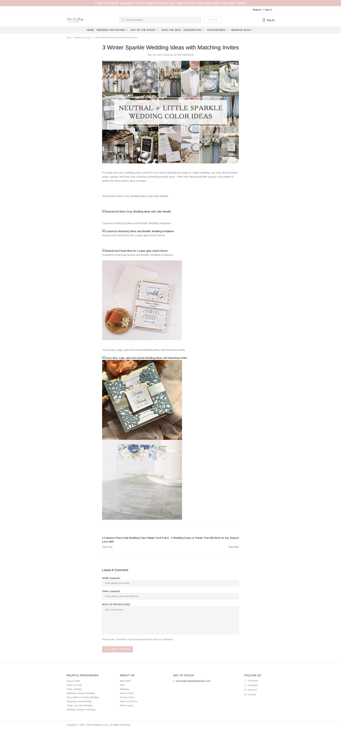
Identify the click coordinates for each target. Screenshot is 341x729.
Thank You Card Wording (79, 705)
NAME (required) (110, 578)
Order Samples (74, 689)
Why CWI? (125, 681)
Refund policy (127, 705)
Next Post (234, 546)
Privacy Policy (127, 697)
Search (213, 19)
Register (257, 9)
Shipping (124, 689)
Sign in (268, 9)
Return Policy (127, 693)
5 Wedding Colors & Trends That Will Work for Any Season (205, 537)
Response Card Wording (79, 701)
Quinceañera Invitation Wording (83, 697)
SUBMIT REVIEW (120, 649)
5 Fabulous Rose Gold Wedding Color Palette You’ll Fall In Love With (135, 539)
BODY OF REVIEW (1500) (116, 604)
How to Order (73, 681)
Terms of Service (128, 701)
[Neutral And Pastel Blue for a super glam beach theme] (135, 250)
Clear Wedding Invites (75, 19)
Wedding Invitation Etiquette (81, 709)
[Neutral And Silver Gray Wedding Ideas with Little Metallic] (136, 211)
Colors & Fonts (74, 685)
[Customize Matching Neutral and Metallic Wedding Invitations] (142, 300)
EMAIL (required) (111, 591)
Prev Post (107, 546)
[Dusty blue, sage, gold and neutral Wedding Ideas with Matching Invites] (144, 357)
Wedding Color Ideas (82, 38)
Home (69, 38)
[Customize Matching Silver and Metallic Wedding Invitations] (138, 230)
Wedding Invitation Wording (81, 693)
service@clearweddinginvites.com (193, 681)
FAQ (122, 685)
